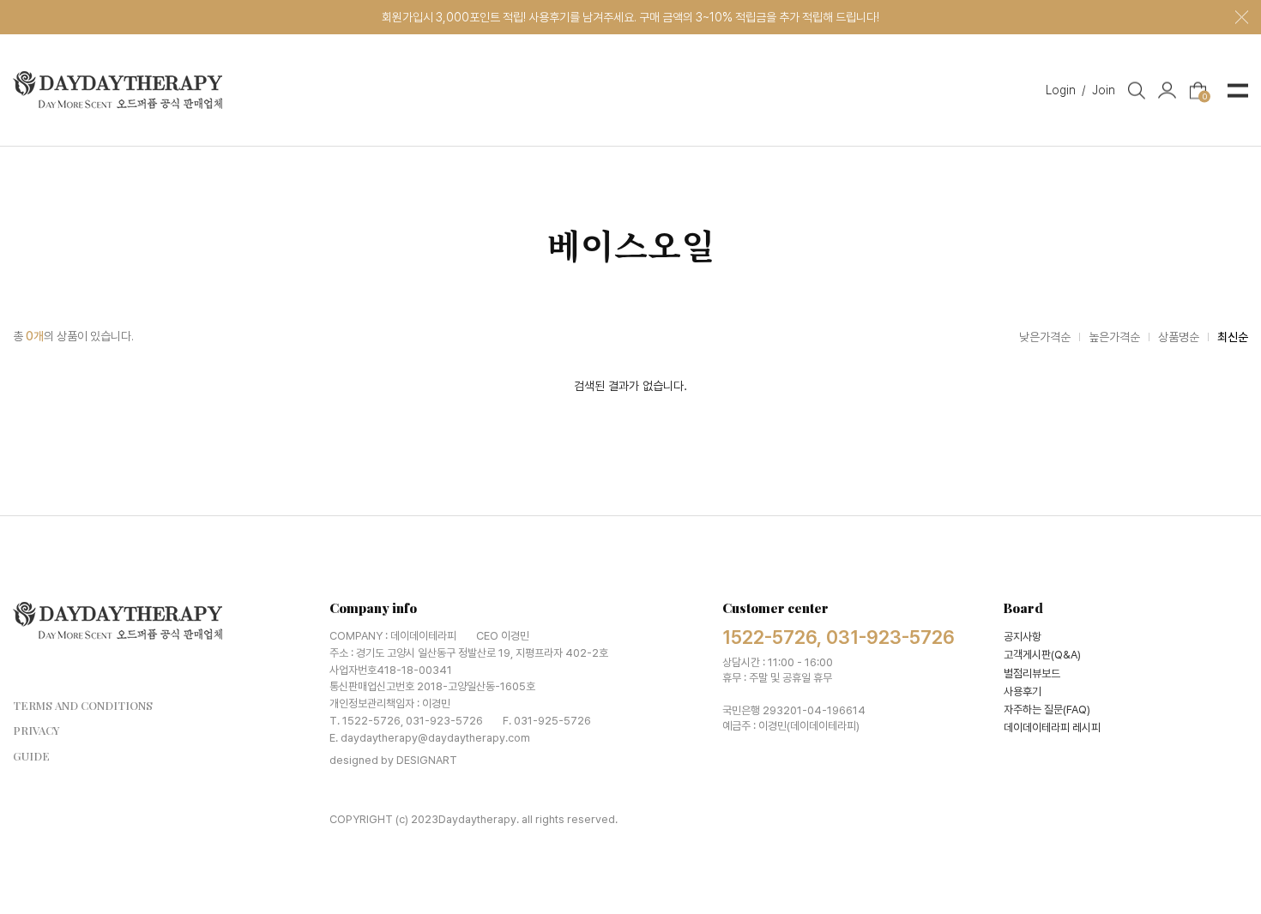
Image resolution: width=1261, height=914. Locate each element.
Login (1066, 89)
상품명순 (1178, 337)
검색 (1136, 90)
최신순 (1232, 337)
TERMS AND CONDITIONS (83, 705)
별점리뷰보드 (1032, 673)
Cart (1204, 95)
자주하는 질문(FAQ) (1047, 709)
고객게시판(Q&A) (1042, 654)
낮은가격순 (1045, 337)
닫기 (1241, 17)
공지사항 (1022, 636)
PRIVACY (36, 730)
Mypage (1167, 90)
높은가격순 (1114, 337)
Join (1103, 89)
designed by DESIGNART (393, 760)
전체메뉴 (1238, 90)
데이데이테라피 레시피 (1052, 727)
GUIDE (31, 756)
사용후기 (1022, 691)
